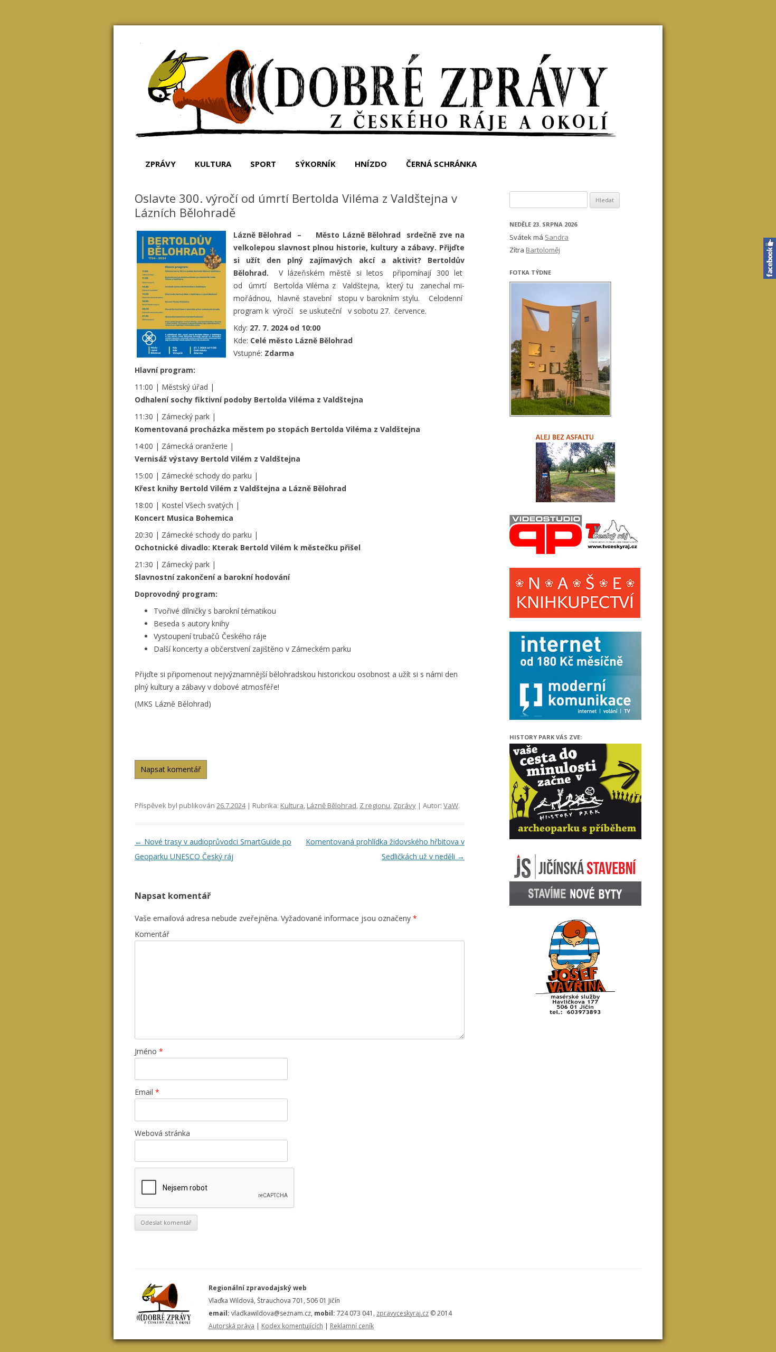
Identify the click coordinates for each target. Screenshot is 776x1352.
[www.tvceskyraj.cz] (575, 551)
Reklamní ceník (352, 1325)
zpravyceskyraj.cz (402, 1313)
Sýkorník (315, 163)
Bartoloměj (543, 250)
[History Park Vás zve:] (575, 836)
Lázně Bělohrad (331, 805)
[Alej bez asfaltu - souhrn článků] (575, 468)
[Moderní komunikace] (575, 717)
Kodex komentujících (292, 1325)
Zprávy (160, 163)
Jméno (149, 1051)
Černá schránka (441, 163)
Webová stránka (162, 1133)
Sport (263, 163)
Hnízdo (371, 163)
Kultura (213, 163)
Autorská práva (231, 1325)
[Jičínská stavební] (575, 903)
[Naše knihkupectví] (574, 615)
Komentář (152, 934)
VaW (450, 805)
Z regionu (374, 805)
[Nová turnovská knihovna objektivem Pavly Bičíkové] (560, 415)
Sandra (557, 237)
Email (147, 1092)
